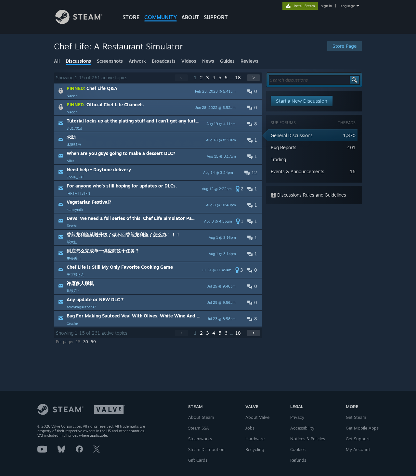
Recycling (254, 449)
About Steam (201, 417)
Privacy (297, 417)
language (347, 6)
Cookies (298, 449)
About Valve (257, 417)
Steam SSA (198, 428)
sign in (326, 6)
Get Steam (356, 417)
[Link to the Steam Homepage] (78, 22)
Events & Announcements (297, 171)
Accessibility (302, 428)
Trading (278, 159)
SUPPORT (216, 17)
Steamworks (200, 438)
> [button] (253, 77)
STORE (131, 17)
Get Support (358, 438)
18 (238, 77)
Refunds (298, 460)
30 (85, 341)
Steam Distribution (206, 449)
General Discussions (292, 135)
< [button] (181, 77)
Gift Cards (197, 460)
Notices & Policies (307, 438)
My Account (358, 449)
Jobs (249, 428)
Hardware (255, 438)
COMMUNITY (160, 17)
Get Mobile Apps (362, 428)
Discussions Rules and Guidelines (311, 195)
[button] (158, 91)
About (190, 17)
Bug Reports (283, 147)
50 (93, 341)
